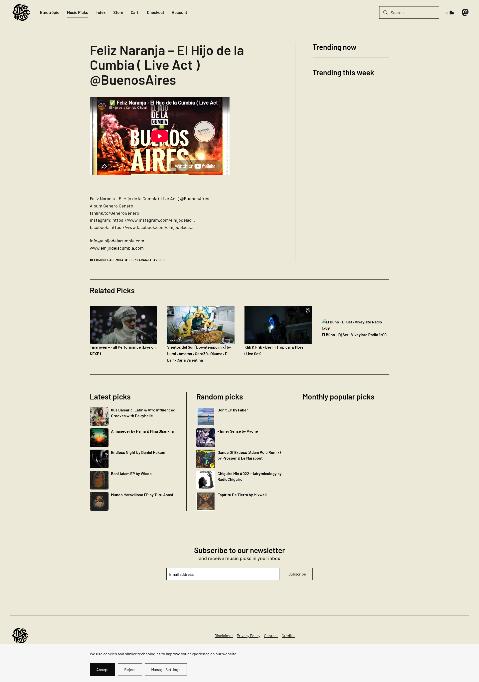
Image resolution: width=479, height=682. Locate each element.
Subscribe (297, 574)
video (160, 260)
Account (179, 12)
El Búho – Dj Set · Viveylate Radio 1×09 (354, 334)
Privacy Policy (248, 635)
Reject (130, 669)
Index (101, 12)
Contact (271, 635)
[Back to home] (21, 12)
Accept (102, 669)
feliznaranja (139, 260)
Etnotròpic (49, 12)
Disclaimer (224, 635)
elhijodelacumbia (107, 260)
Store (118, 12)
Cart (134, 12)
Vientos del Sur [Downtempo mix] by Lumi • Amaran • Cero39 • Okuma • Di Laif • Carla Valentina (199, 353)
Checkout (155, 12)
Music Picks (77, 12)
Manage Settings (165, 669)
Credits (288, 635)
